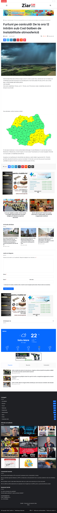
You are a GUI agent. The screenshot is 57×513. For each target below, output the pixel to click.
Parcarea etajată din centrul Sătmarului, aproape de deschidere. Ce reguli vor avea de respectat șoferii (46, 240)
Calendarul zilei (5, 419)
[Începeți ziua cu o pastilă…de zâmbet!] (28, 463)
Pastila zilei (4, 410)
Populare (10, 365)
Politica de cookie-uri (51, 510)
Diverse (3, 403)
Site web (31, 279)
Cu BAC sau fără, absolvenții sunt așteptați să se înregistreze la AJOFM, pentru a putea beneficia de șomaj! (27, 483)
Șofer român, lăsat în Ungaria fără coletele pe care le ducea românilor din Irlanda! (33, 382)
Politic (3, 416)
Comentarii (46, 365)
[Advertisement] (28, 100)
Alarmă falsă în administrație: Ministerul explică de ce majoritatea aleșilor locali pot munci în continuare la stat (28, 240)
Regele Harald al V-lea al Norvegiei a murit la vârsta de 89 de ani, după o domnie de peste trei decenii (29, 1)
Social (3, 405)
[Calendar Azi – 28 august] (10, 463)
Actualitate (4, 401)
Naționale (4, 408)
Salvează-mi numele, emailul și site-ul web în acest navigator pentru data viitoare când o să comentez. (27, 284)
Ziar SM (5, 36)
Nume (5, 274)
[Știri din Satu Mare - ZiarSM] (28, 5)
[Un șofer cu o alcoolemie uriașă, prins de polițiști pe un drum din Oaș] (10, 442)
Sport (3, 414)
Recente (28, 365)
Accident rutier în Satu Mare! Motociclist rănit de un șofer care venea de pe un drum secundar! (24, 481)
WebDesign (17, 510)
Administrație (10, 20)
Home (5, 20)
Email (4, 279)
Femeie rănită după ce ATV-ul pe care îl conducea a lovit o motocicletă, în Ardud (21, 475)
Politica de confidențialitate (40, 510)
